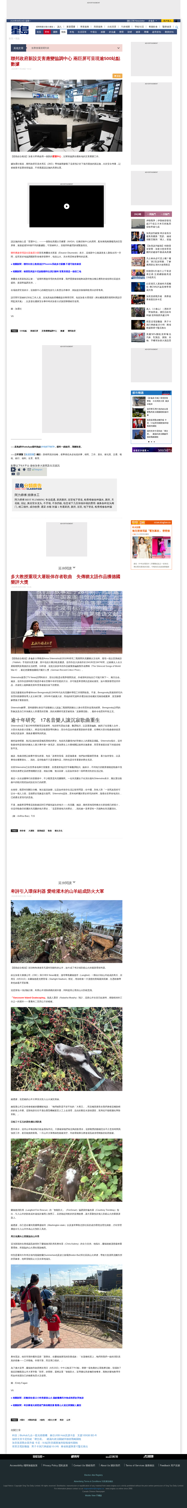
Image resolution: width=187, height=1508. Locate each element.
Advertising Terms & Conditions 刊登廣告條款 (93, 1481)
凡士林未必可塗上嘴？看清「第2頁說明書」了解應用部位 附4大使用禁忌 (158, 261)
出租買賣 (111, 26)
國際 (55, 31)
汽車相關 (125, 26)
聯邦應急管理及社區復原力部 (25, 253)
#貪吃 (42, 1419)
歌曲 (50, 830)
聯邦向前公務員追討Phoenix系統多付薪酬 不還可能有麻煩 (52, 264)
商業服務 (98, 26)
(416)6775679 (47, 446)
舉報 (118, 76)
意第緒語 (41, 830)
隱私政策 (63, 1465)
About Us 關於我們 (110, 1465)
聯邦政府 (72, 330)
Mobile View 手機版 (93, 1495)
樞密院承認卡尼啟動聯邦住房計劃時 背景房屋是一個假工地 (52, 271)
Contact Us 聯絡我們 (84, 1465)
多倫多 (151, 20)
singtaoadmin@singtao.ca (93, 1489)
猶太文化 (58, 830)
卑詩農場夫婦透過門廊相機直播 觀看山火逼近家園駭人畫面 (52, 1405)
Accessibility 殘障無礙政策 (24, 1465)
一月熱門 (165, 214)
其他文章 (18, 48)
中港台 (93, 31)
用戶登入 (167, 20)
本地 (72, 31)
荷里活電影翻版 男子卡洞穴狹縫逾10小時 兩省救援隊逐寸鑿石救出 (158, 324)
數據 (62, 330)
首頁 (39, 31)
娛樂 (103, 31)
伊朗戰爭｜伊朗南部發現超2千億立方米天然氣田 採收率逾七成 (158, 223)
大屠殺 (31, 830)
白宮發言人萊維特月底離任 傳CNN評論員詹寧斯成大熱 (158, 287)
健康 (138, 31)
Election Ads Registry (93, 1475)
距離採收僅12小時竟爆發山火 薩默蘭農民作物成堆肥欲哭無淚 (54, 1398)
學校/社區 (139, 26)
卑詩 (62, 1419)
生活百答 (82, 31)
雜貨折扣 (169, 31)
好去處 (112, 31)
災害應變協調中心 (49, 330)
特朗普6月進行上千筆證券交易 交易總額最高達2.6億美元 (158, 274)
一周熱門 (151, 214)
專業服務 (84, 26)
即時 (47, 31)
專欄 (146, 31)
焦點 (63, 31)
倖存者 (22, 830)
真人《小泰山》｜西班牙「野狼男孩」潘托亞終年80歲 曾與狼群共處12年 (158, 312)
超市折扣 (156, 31)
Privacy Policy (51, 1465)
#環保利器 (32, 1419)
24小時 (137, 214)
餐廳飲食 (153, 26)
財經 (130, 31)
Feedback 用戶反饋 (170, 1465)
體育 (121, 31)
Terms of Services (135, 1465)
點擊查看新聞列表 (40, 47)
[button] (177, 27)
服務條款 (149, 1465)
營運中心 (56, 156)
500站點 (23, 330)
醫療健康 (166, 26)
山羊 (68, 1419)
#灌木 (22, 1419)
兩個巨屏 (34, 330)
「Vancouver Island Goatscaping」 (29, 998)
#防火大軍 (52, 1419)
